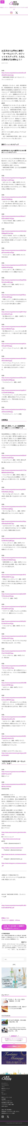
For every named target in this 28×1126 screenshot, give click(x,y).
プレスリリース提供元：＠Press (11, 920)
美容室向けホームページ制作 (8, 1113)
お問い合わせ (5, 1106)
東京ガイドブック (6, 1088)
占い (3, 1092)
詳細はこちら (5, 918)
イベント (4, 1090)
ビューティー (5, 1083)
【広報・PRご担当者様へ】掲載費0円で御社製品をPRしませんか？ (13, 927)
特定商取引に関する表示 (7, 1102)
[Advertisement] (14, 29)
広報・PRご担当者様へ (7, 1109)
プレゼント (4, 1094)
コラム (3, 1086)
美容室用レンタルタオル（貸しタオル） (11, 1111)
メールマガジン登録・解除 (8, 1104)
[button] (2, 1)
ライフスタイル (5, 1085)
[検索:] (14, 959)
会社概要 (4, 1099)
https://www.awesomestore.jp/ (11, 839)
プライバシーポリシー (7, 1101)
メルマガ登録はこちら (14, 1046)
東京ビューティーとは (7, 1097)
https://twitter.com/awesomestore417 (12, 848)
